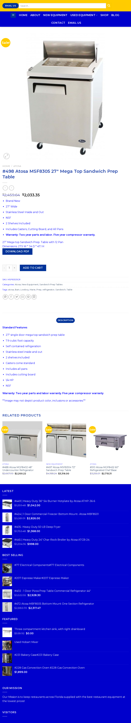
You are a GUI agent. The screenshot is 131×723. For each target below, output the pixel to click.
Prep (39, 289)
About (35, 15)
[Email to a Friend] (22, 296)
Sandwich (60, 289)
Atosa (17, 166)
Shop (104, 15)
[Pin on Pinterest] (28, 296)
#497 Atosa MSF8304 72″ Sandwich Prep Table (60, 469)
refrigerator (48, 289)
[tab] (65, 320)
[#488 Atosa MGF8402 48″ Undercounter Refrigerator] (22, 441)
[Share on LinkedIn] (34, 296)
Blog (115, 15)
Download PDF (17, 251)
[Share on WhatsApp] (5, 296)
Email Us (74, 22)
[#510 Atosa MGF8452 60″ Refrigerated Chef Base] (110, 441)
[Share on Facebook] (11, 296)
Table (69, 289)
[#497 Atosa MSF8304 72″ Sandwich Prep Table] (66, 441)
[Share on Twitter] (16, 296)
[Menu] (13, 15)
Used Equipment (82, 15)
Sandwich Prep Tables (50, 284)
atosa (11, 289)
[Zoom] (7, 156)
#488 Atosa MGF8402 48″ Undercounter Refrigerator (18, 469)
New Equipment (55, 15)
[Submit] (109, 6)
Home (23, 15)
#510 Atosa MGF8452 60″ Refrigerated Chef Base (104, 469)
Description (65, 320)
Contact (58, 22)
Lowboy (24, 289)
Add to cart (33, 267)
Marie (32, 289)
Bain (17, 289)
